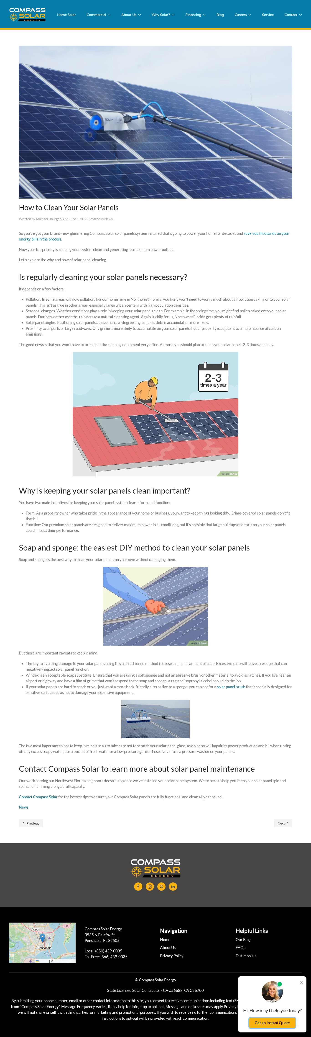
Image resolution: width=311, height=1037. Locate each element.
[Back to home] (27, 15)
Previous (33, 823)
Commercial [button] (96, 15)
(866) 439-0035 (113, 956)
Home (165, 939)
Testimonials (246, 955)
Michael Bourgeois (50, 219)
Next (281, 823)
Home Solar (66, 15)
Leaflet (43, 961)
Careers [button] (241, 15)
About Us (168, 947)
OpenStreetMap (64, 961)
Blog (220, 15)
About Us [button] (128, 15)
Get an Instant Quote (272, 1022)
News (108, 219)
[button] (42, 938)
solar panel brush (230, 686)
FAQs (240, 947)
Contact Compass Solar (38, 796)
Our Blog (243, 939)
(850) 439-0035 (108, 951)
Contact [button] (291, 15)
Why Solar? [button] (161, 15)
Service (268, 15)
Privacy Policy (172, 955)
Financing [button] (193, 15)
